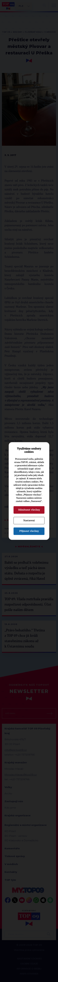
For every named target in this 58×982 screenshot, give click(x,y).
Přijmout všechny (29, 531)
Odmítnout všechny (29, 509)
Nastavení (29, 520)
